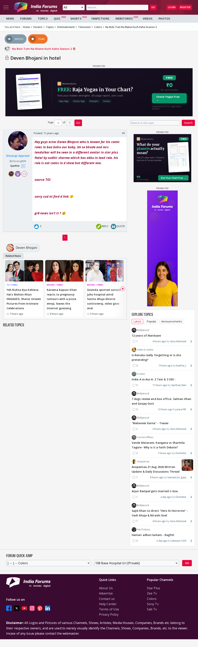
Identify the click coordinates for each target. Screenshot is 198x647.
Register (185, 7)
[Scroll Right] (122, 288)
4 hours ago (159, 341)
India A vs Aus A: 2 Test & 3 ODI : (153, 379)
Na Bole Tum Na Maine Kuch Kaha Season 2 (42, 49)
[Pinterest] (40, 608)
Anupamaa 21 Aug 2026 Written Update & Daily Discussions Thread (155, 469)
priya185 (181, 409)
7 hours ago (165, 365)
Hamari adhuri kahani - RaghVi (153, 535)
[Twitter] (16, 608)
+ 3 (24, 173)
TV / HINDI (12, 284)
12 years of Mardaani (146, 335)
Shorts (75, 18)
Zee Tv (152, 593)
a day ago (166, 497)
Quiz (57, 18)
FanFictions (100, 18)
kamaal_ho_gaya (177, 477)
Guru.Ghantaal (178, 341)
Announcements (171, 321)
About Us (106, 588)
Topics (43, 18)
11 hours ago (159, 385)
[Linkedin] (47, 608)
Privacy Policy (109, 614)
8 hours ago (157, 477)
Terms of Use (109, 609)
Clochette (180, 453)
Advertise (106, 593)
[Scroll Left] (7, 288)
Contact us (107, 599)
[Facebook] (9, 608)
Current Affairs (145, 437)
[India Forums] (35, 7)
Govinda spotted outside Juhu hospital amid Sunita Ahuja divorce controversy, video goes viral (104, 299)
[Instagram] (32, 608)
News (10, 18)
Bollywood (143, 330)
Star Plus (153, 588)
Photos (164, 18)
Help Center (108, 604)
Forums (26, 18)
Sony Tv (153, 604)
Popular (151, 321)
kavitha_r (181, 365)
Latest (137, 321)
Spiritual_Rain (178, 385)
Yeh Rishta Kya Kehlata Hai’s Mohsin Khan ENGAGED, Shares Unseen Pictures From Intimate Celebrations (24, 299)
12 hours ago (165, 409)
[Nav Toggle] (6, 7)
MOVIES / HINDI (55, 284)
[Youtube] (24, 608)
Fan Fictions (143, 529)
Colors (152, 599)
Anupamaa (143, 461)
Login (171, 7)
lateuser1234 (179, 540)
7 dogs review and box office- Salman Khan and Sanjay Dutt (161, 401)
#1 (123, 133)
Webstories (124, 18)
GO (153, 7)
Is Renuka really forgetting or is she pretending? (156, 357)
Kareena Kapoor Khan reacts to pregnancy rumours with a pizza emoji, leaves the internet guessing (62, 299)
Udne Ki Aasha (145, 349)
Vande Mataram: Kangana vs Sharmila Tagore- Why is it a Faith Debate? (158, 445)
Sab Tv (152, 609)
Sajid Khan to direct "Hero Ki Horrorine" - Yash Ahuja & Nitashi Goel (160, 513)
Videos (148, 18)
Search (188, 123)
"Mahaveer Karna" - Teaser (150, 423)
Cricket (141, 374)
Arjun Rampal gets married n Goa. (155, 491)
